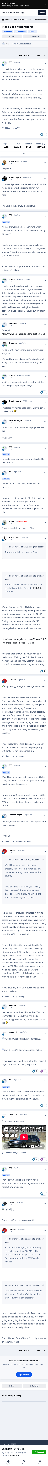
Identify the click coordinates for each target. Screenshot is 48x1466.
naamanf (12, 1005)
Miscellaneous (25, 44)
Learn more (5, 4)
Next (39, 55)
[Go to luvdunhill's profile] (4, 324)
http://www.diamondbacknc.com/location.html (23, 334)
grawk (11, 521)
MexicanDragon (15, 420)
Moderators (29, 177)
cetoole (12, 279)
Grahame (13, 343)
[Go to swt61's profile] (4, 1203)
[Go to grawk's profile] (4, 522)
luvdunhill (13, 323)
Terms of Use (13, 1455)
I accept (40, 1452)
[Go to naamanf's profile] (4, 1006)
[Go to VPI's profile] (3, 43)
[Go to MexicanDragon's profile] (4, 421)
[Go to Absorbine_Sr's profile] (4, 538)
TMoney (12, 680)
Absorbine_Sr (14, 537)
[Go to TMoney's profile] (4, 681)
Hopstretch (14, 161)
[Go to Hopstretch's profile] (4, 162)
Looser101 (13, 1032)
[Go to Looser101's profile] (4, 1033)
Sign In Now (24, 1374)
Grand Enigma (15, 177)
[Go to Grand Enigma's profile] (4, 178)
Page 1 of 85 (22, 55)
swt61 (11, 1202)
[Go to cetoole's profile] (4, 280)
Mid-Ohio (37, 588)
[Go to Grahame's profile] (4, 344)
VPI (7, 44)
